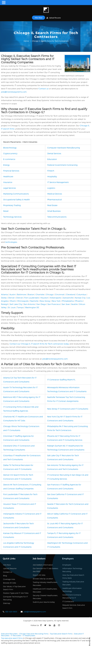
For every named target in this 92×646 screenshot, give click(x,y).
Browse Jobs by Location (43, 579)
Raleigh (4, 304)
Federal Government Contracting (62, 165)
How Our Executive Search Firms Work (73, 576)
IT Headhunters (29, 635)
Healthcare (8, 176)
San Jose (66, 304)
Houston (44, 298)
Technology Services (12, 217)
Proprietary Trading (12, 205)
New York (56, 301)
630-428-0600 (11, 612)
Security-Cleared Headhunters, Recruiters (45, 596)
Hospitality (52, 176)
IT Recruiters (16, 635)
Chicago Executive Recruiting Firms (33, 634)
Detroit (19, 298)
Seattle (74, 304)
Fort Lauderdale (31, 298)
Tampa (20, 307)
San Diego (41, 304)
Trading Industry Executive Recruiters (73, 583)
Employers (66, 565)
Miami (13, 301)
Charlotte (40, 294)
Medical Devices (54, 194)
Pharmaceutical (54, 199)
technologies (11, 242)
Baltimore (21, 294)
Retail (5, 211)
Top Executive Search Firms (61, 634)
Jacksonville (68, 298)
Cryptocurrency (10, 153)
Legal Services (9, 188)
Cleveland (70, 294)
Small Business (54, 211)
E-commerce (9, 159)
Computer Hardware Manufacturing (63, 148)
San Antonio (29, 304)
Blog (5, 576)
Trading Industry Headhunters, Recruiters (45, 583)
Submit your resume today (44, 602)
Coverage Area (9, 579)
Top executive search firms (12, 638)
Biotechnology (10, 148)
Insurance (7, 182)
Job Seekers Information (43, 565)
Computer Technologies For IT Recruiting (15, 598)
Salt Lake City (16, 304)
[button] (4, 2)
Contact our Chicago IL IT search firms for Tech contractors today (39, 344)
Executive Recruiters (9, 634)
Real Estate (52, 205)
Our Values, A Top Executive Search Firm (14, 587)
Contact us (44, 88)
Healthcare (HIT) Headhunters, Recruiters (45, 590)
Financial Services (11, 171)
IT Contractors (68, 601)
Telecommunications (56, 217)
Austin (12, 294)
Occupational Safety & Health (16, 199)
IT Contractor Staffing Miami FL (61, 379)
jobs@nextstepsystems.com (14, 92)
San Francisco (54, 304)
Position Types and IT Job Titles (15, 593)
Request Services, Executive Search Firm (73, 606)
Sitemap (6, 603)
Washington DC (32, 307)
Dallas (4, 298)
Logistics (51, 188)
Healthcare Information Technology (72, 589)
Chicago (50, 294)
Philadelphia (68, 301)
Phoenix (79, 301)
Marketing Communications (16, 194)
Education (52, 159)
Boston (31, 294)
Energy (6, 165)
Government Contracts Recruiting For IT (71, 596)
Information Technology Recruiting (72, 569)
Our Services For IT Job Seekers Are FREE (45, 569)
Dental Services (54, 153)
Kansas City (80, 298)
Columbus (81, 294)
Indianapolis (55, 298)
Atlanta (4, 294)
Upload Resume (55, 18)
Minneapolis (23, 301)
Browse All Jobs (9, 583)
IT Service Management (58, 182)
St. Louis (12, 307)
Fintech (50, 171)
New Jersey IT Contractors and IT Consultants (67, 409)
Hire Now (38, 18)
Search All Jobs (39, 575)
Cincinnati (60, 294)
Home (26, 41)
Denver (11, 298)
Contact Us (7, 572)
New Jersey (45, 301)
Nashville (34, 301)
